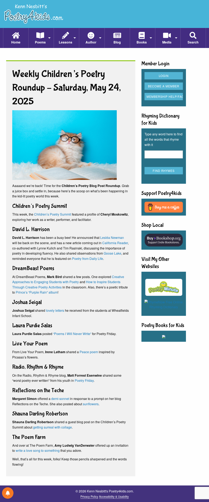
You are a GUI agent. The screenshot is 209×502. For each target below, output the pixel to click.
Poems (40, 42)
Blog (117, 42)
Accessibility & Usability (114, 496)
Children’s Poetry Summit (52, 214)
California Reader (115, 242)
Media (166, 42)
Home (15, 42)
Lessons (65, 42)
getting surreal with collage (52, 427)
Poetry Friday (84, 380)
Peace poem (89, 352)
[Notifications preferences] (7, 493)
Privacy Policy (89, 496)
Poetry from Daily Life (87, 258)
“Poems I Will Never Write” (72, 333)
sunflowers (91, 404)
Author (91, 42)
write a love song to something (38, 450)
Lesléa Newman (112, 237)
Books (142, 42)
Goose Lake (112, 253)
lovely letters (55, 310)
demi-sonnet (60, 398)
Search (193, 42)
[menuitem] (15, 38)
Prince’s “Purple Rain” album (37, 292)
